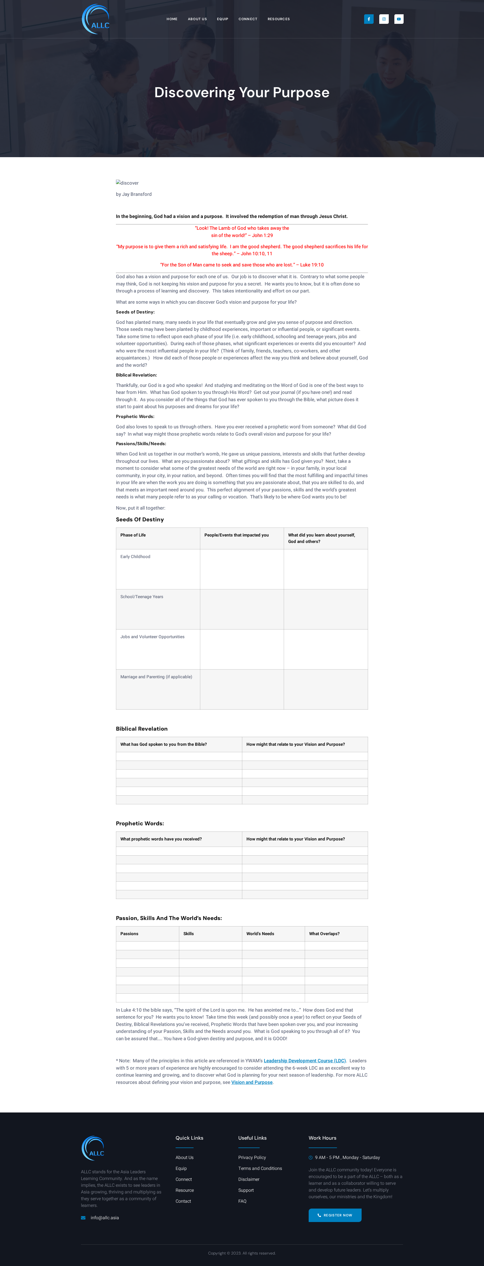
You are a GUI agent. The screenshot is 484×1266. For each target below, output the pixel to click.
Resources (279, 19)
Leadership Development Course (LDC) (305, 1060)
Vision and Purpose (252, 1082)
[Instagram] (384, 19)
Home (172, 19)
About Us (197, 19)
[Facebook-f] (369, 19)
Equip (223, 19)
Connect (248, 19)
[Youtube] (399, 19)
